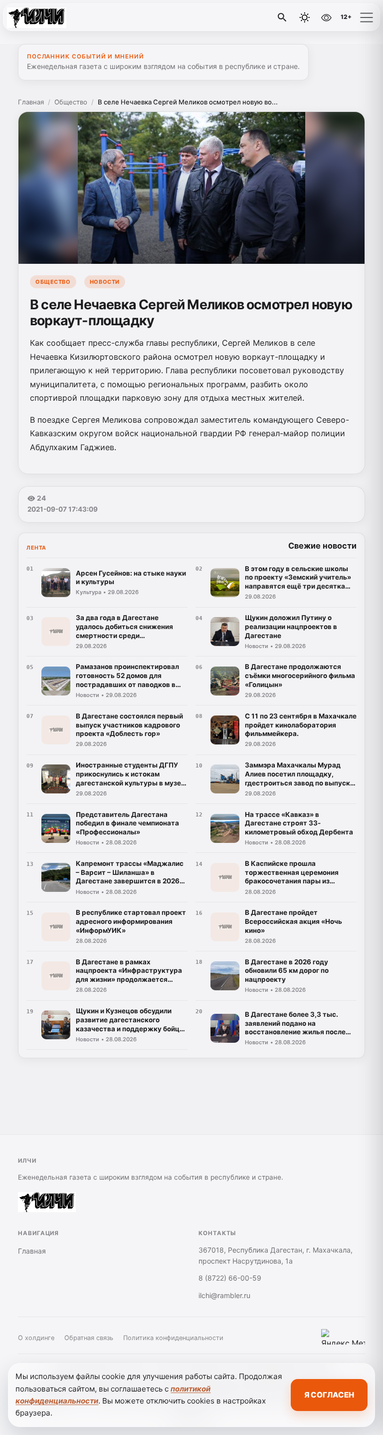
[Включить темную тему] (304, 17)
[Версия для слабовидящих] (326, 17)
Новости (105, 281)
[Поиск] (282, 17)
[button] (366, 17)
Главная (31, 102)
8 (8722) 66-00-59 (229, 1278)
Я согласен (329, 1395)
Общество (70, 102)
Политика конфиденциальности (173, 1338)
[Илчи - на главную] (49, 17)
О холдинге (36, 1338)
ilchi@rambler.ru (224, 1295)
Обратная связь (88, 1338)
